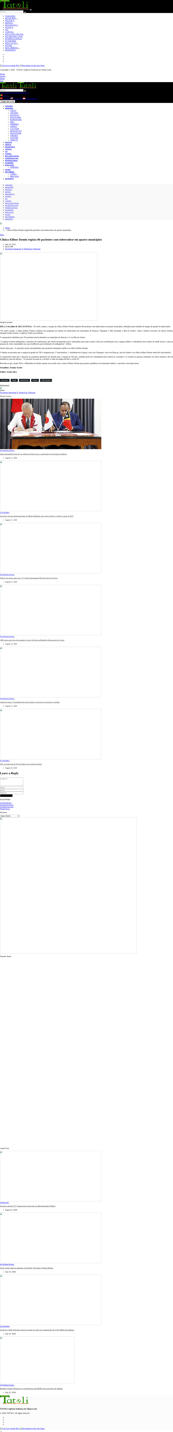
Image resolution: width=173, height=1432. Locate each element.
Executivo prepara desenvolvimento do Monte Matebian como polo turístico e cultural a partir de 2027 (37, 516)
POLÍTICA (9, 21)
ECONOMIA (10, 41)
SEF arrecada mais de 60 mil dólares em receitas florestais (21, 764)
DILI (12, 122)
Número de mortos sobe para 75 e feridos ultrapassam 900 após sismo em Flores (28, 578)
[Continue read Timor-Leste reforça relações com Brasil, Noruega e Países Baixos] (50, 1262)
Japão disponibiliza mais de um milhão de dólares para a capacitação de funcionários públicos (33, 454)
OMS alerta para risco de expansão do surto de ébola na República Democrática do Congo (32, 640)
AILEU (13, 110)
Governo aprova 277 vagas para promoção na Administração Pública (27, 1206)
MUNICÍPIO (10, 18)
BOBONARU (16, 120)
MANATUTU (16, 131)
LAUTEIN (14, 129)
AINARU (14, 113)
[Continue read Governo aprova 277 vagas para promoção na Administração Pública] (50, 1201)
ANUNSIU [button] (4, 93)
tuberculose (24, 380)
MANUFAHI (15, 133)
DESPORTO (10, 50)
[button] (2, 74)
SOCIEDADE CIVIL (14, 36)
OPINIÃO (14, 167)
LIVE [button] (26, 93)
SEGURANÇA (11, 25)
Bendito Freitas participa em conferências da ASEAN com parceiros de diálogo (31, 1389)
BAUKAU (14, 115)
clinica (35, 380)
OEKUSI (14, 140)
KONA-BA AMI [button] (16, 93)
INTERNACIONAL (13, 39)
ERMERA (14, 124)
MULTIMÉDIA (11, 48)
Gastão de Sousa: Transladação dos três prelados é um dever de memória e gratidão (30, 702)
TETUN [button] (6, 99)
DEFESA (9, 23)
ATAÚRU (14, 138)
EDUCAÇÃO (11, 43)
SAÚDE (8, 46)
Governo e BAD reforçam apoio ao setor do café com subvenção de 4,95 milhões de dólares (37, 1330)
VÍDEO (13, 174)
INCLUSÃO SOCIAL (14, 34)
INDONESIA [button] (31, 99)
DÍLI (2, 235)
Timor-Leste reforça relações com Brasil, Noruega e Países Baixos (26, 1268)
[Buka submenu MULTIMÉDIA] (19, 48)
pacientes (5, 380)
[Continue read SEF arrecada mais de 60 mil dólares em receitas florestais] (50, 759)
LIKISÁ (13, 126)
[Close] (31, 9)
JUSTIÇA (9, 27)
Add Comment (6, 796)
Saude (14, 380)
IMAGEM (14, 176)
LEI (6, 30)
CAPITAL (9, 32)
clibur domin (46, 380)
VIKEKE (14, 135)
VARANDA (10, 16)
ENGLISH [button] (18, 99)
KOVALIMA (15, 117)
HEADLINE (4, 1203)
